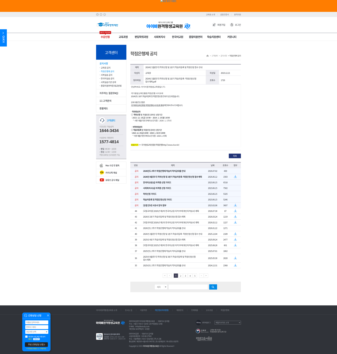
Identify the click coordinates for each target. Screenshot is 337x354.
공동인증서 (224, 14)
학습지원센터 (213, 37)
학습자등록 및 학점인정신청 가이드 (157, 199)
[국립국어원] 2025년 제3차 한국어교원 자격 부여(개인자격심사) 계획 (171, 245)
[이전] (169, 276)
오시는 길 (128, 310)
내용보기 (36, 339)
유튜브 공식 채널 (112, 180)
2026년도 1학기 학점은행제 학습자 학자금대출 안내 (164, 228)
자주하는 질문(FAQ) (109, 93)
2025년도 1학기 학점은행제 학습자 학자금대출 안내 (164, 265)
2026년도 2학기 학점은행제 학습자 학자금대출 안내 (164, 170)
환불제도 (104, 108)
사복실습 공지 (106, 74)
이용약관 (143, 310)
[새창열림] (97, 14)
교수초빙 (209, 310)
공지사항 (104, 63)
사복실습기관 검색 (108, 82)
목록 (235, 155)
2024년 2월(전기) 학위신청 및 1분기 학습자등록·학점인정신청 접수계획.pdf (170, 80)
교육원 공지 (105, 67)
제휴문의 (179, 310)
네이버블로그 (206, 322)
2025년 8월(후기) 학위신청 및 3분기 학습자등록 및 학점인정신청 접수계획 (169, 258)
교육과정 (123, 37)
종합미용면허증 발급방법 (111, 85)
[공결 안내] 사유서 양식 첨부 (154, 205)
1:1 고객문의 (105, 100)
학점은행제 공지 (107, 71)
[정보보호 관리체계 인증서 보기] (111, 336)
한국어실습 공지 (107, 78)
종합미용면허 (195, 37)
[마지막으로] (206, 276)
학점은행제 (225, 310)
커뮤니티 (231, 37)
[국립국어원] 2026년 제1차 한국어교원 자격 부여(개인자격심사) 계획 (171, 222)
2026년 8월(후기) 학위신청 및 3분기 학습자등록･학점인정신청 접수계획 (172, 176)
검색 (213, 287)
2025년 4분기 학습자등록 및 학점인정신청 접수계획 (164, 239)
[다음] (201, 276)
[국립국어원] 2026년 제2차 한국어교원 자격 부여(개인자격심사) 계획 (171, 211)
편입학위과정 (141, 37)
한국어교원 (177, 37)
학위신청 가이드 (149, 193)
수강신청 (105, 37)
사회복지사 (159, 37)
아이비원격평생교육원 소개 (106, 310)
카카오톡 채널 (111, 172)
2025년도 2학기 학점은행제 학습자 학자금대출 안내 (164, 251)
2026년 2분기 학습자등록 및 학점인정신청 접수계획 (164, 216)
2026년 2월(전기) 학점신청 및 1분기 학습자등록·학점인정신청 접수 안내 (172, 233)
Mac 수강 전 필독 (112, 165)
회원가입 (221, 24)
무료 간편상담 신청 (36, 344)
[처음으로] (165, 276)
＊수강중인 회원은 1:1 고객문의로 (36, 349)
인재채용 (194, 310)
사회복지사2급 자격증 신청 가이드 (157, 188)
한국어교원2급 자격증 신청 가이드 (157, 182)
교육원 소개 (210, 14)
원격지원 (237, 14)
